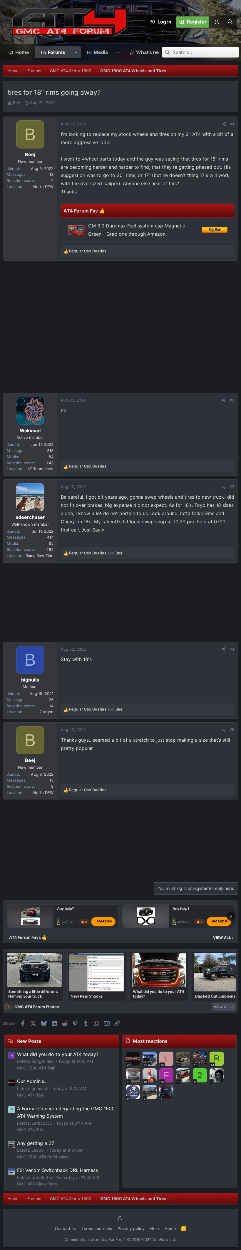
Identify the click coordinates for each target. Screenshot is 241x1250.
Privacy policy (131, 1228)
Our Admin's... (32, 1081)
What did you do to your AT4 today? (158, 993)
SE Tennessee (40, 468)
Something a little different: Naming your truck (33, 993)
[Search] (230, 22)
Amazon (104, 921)
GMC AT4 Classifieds (37, 1183)
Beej (17, 102)
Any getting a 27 (35, 1143)
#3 (232, 486)
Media (101, 52)
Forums (56, 52)
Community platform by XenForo (120, 1239)
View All (223, 937)
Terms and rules (96, 1228)
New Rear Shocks (87, 996)
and (96, 553)
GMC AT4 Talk (30, 1094)
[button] (216, 22)
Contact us (65, 1228)
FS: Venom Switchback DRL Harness (57, 1170)
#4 (232, 649)
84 (51, 456)
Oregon (46, 711)
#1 (232, 124)
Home (22, 52)
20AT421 (67, 921)
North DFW (43, 186)
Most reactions (150, 1041)
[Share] (224, 124)
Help (154, 1228)
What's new (149, 52)
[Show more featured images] (231, 969)
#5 (232, 729)
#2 (232, 400)
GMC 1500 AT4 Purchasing (43, 1156)
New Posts (28, 1041)
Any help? (65, 908)
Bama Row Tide (39, 555)
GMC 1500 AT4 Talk (36, 1067)
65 (51, 543)
